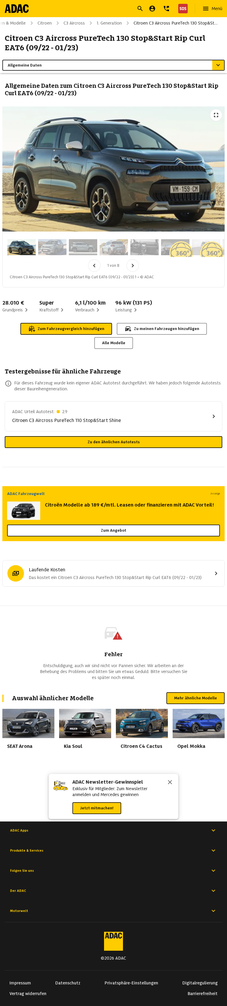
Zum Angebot (113, 530)
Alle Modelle (113, 342)
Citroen (45, 23)
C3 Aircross (74, 23)
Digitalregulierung (200, 983)
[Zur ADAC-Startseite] (17, 8)
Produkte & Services (26, 850)
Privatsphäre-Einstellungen (131, 983)
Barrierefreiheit (203, 993)
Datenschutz (67, 983)
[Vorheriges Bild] (94, 265)
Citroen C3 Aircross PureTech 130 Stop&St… (176, 23)
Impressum (20, 983)
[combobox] (106, 9)
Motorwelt (19, 911)
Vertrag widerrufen (27, 993)
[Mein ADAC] (152, 8)
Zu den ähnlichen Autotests (113, 441)
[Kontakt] (166, 8)
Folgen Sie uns (22, 870)
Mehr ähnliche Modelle (195, 698)
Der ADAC (18, 891)
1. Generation (109, 23)
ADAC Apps (19, 830)
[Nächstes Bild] (133, 265)
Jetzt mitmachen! (97, 808)
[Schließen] (170, 783)
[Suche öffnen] (140, 8)
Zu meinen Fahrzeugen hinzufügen (166, 328)
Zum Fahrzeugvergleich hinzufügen (71, 328)
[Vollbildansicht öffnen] (216, 115)
